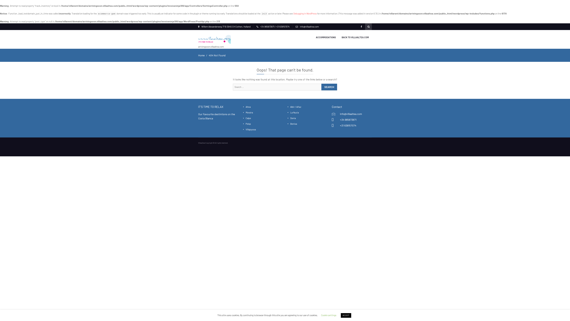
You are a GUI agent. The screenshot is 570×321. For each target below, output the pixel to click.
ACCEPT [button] (346, 315)
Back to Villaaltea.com (355, 37)
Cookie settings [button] (328, 315)
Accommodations (326, 37)
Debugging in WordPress (305, 13)
